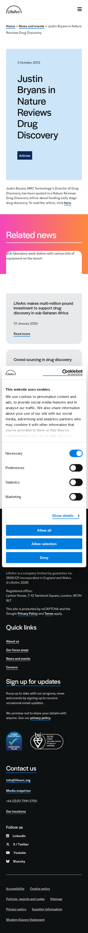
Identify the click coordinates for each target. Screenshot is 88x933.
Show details (62, 516)
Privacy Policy (28, 613)
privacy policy (40, 717)
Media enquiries (18, 790)
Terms (49, 613)
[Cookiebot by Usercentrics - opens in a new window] (63, 372)
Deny (44, 557)
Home (10, 26)
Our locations (16, 811)
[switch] (76, 467)
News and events (31, 26)
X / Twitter (21, 844)
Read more (22, 333)
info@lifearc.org (18, 780)
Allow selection (44, 544)
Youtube (20, 852)
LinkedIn (19, 835)
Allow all (44, 530)
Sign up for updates (33, 681)
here (67, 202)
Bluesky (19, 861)
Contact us (21, 767)
